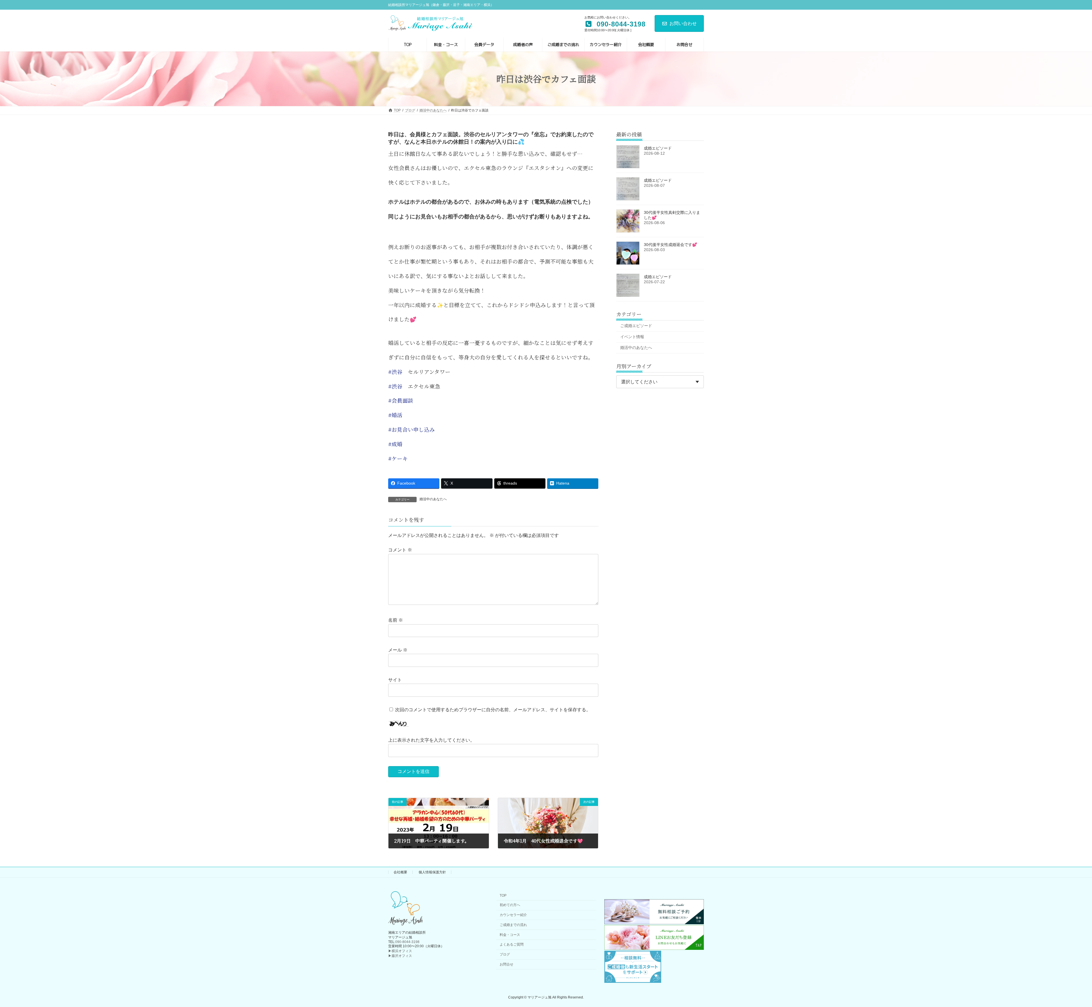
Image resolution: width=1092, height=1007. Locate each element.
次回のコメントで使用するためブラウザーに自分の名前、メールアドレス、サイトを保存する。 (493, 709)
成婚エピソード (658, 148)
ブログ (505, 954)
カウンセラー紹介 (513, 915)
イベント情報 (632, 336)
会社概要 (400, 872)
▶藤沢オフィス (400, 956)
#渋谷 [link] (395, 371)
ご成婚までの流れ (513, 925)
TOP (503, 896)
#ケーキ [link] (398, 458)
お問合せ (506, 964)
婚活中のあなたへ (433, 499)
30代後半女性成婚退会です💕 (670, 244)
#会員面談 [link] (400, 400)
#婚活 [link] (395, 415)
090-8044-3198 (407, 942)
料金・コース (510, 935)
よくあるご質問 (512, 945)
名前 (395, 620)
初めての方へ (510, 905)
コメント (400, 549)
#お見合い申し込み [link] (411, 429)
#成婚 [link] (395, 444)
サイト (395, 679)
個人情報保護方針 (432, 872)
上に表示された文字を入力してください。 (431, 740)
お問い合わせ (683, 23)
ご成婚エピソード (636, 325)
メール (398, 650)
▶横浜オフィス (400, 951)
